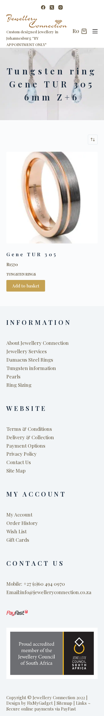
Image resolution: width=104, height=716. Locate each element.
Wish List (16, 531)
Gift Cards (17, 539)
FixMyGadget (40, 703)
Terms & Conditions (29, 429)
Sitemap (64, 703)
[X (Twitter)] (52, 7)
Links (81, 703)
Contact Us (18, 462)
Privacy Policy (21, 454)
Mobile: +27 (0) (22, 584)
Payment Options (25, 445)
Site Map (15, 470)
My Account (19, 514)
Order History (22, 523)
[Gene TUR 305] (52, 197)
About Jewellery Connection (37, 343)
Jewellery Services (26, 351)
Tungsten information (31, 368)
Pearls (13, 376)
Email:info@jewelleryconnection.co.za (48, 592)
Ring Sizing (18, 385)
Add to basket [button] (25, 286)
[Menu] (95, 31)
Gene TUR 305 (31, 254)
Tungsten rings (21, 274)
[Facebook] (43, 7)
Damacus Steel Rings (29, 359)
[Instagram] (60, 7)
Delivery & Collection (30, 437)
